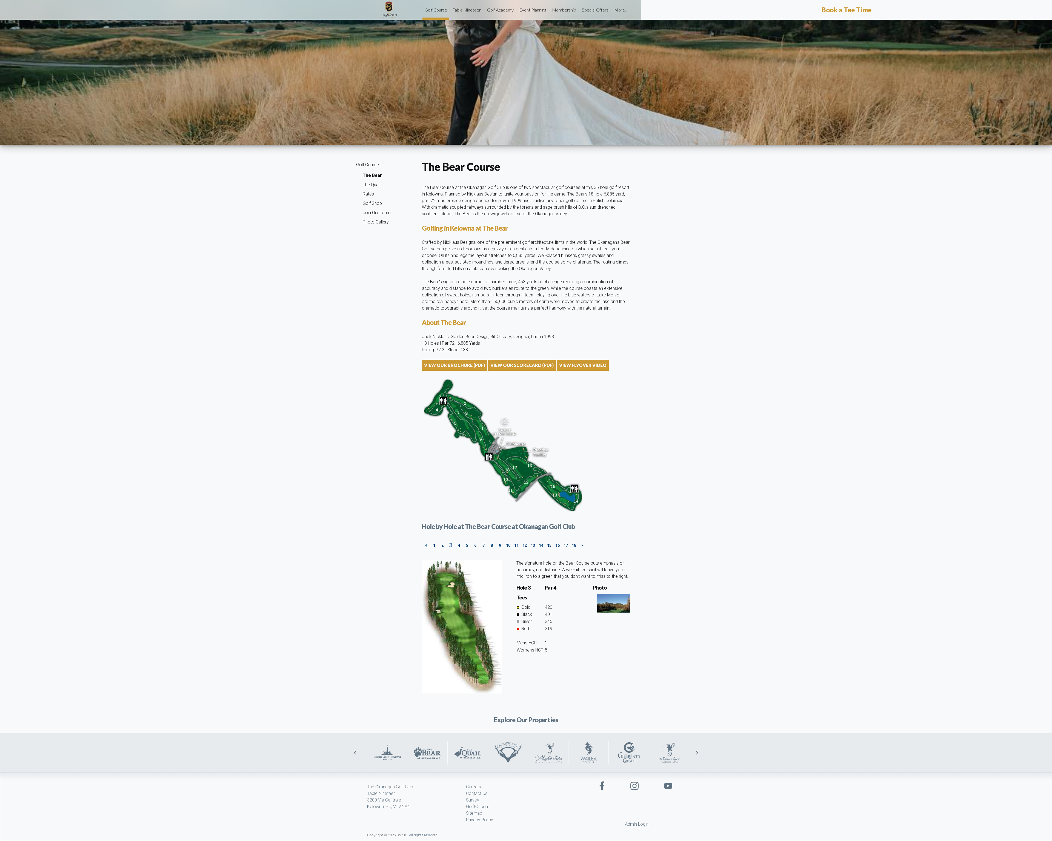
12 (524, 545)
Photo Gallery (376, 222)
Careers (473, 786)
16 (557, 545)
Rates (368, 194)
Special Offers (595, 9)
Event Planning (532, 9)
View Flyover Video (583, 365)
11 (516, 545)
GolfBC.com (478, 806)
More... (620, 9)
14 (541, 545)
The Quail (371, 184)
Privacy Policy (479, 819)
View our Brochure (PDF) (454, 365)
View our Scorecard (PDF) (522, 365)
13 (533, 545)
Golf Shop (372, 203)
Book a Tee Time (846, 10)
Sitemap (474, 813)
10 (508, 545)
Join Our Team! (377, 212)
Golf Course (436, 9)
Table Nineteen (467, 9)
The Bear (372, 175)
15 (549, 545)
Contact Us (476, 793)
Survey (472, 800)
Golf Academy (500, 9)
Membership (564, 9)
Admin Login (636, 824)
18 (574, 545)
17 (566, 545)
